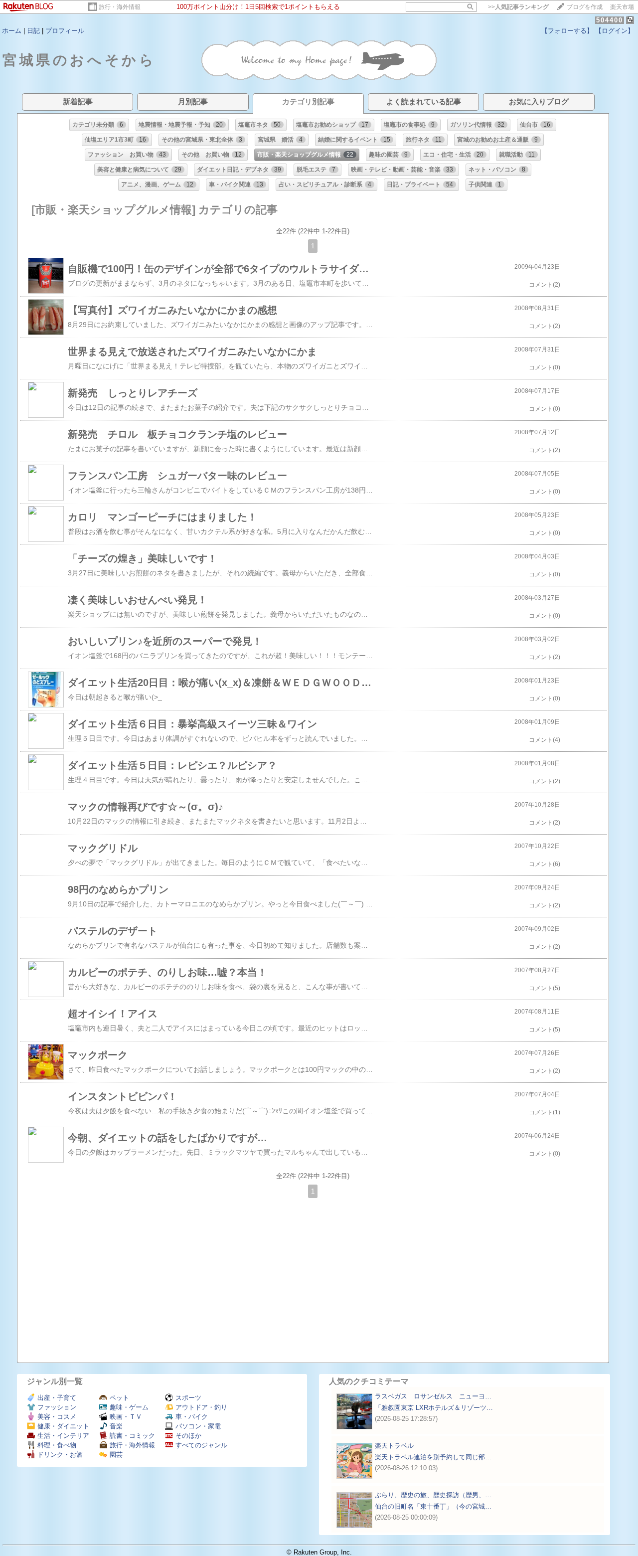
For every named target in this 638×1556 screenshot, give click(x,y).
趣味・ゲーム (129, 1407)
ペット (119, 1397)
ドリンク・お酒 (60, 1454)
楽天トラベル (394, 1445)
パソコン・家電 (198, 1426)
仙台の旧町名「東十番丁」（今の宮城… (433, 1506)
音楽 (116, 1426)
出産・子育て (56, 1397)
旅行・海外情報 (120, 6)
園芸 (116, 1454)
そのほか (188, 1435)
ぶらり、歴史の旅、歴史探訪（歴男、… (433, 1495)
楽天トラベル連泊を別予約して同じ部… (433, 1457)
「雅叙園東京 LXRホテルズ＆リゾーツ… (434, 1407)
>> (518, 6)
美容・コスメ (56, 1416)
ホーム (11, 30)
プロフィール (64, 30)
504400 (609, 20)
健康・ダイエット (63, 1426)
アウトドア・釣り (201, 1407)
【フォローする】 (567, 30)
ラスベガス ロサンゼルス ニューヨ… (433, 1396)
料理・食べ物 (56, 1445)
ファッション (56, 1407)
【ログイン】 (614, 30)
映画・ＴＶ (126, 1416)
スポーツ (188, 1397)
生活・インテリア (63, 1435)
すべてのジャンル (201, 1445)
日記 (33, 30)
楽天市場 (622, 6)
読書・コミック (132, 1435)
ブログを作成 (585, 6)
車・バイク (191, 1416)
